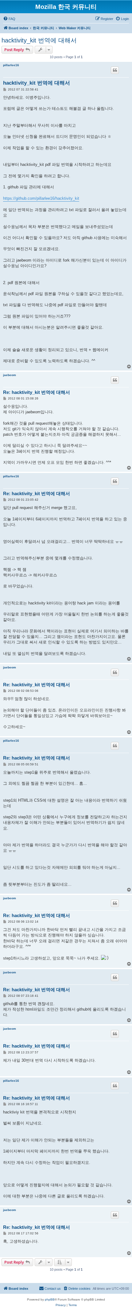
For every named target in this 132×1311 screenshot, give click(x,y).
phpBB (50, 1299)
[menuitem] (9, 18)
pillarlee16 (11, 65)
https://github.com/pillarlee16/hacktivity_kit (41, 198)
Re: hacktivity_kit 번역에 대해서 (36, 392)
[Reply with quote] (115, 70)
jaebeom (9, 375)
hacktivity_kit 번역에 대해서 (39, 40)
